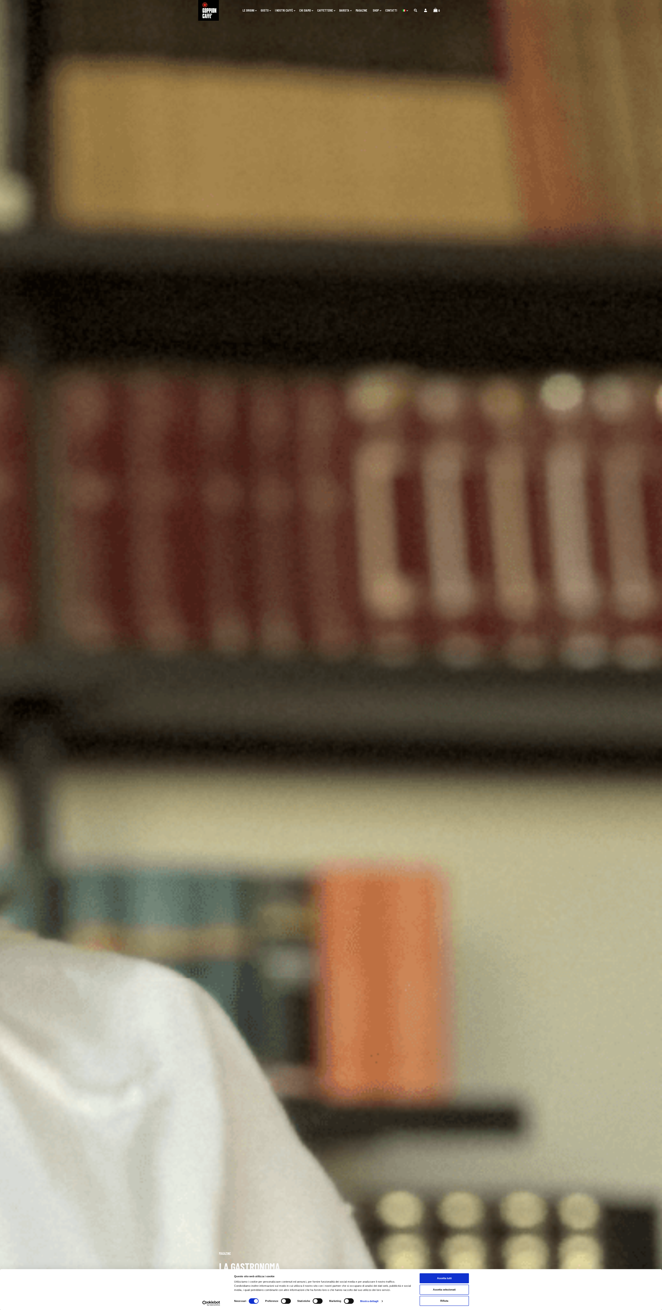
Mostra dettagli (369, 1301)
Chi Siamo (305, 10)
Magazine (361, 10)
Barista (344, 10)
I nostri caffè (284, 10)
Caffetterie (325, 10)
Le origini (248, 10)
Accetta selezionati (444, 1289)
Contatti (391, 10)
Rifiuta (444, 1300)
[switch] (286, 1301)
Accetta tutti (444, 1278)
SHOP (376, 10)
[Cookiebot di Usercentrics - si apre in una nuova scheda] (211, 1303)
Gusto (265, 10)
